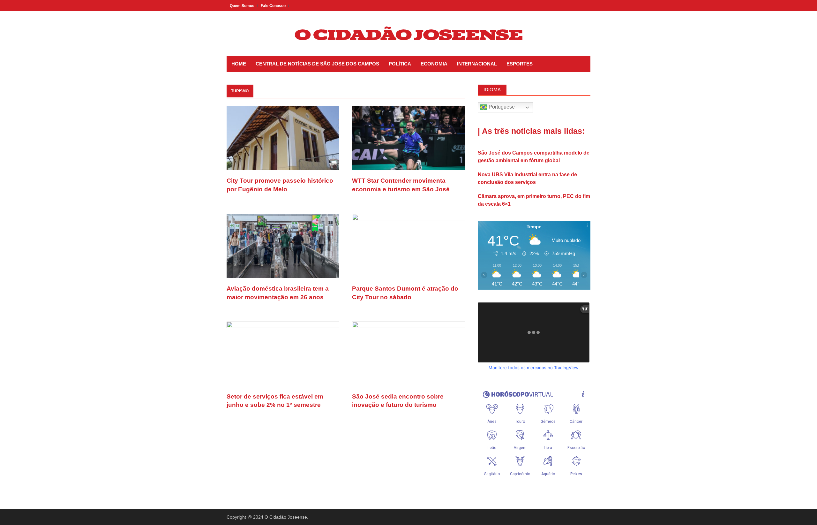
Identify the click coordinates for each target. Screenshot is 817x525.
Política (400, 63)
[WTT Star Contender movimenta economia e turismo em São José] (408, 137)
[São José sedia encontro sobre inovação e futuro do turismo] (408, 353)
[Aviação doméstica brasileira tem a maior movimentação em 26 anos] (283, 245)
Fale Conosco (273, 6)
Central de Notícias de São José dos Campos (317, 63)
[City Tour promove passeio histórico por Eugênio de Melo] (283, 137)
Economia (434, 63)
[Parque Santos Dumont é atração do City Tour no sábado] (408, 245)
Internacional (477, 63)
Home (238, 63)
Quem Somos (242, 6)
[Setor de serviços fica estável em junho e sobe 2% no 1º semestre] (283, 353)
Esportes (519, 63)
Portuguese (501, 107)
